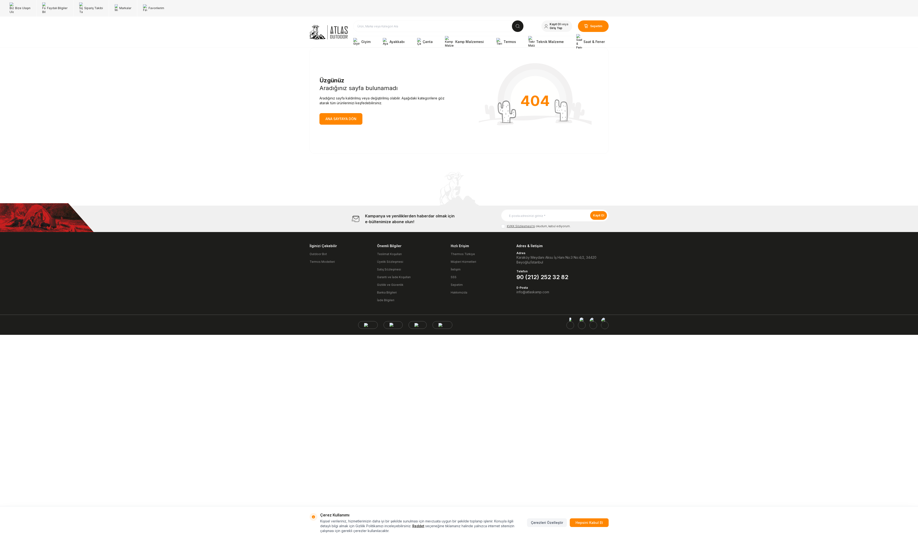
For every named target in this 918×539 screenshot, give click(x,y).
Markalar (125, 8)
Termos (510, 42)
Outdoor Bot (318, 254)
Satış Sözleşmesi (389, 269)
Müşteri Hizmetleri (463, 261)
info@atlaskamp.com (532, 292)
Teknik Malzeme (550, 42)
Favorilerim (156, 8)
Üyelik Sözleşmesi (390, 261)
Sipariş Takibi (93, 8)
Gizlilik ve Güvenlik (390, 285)
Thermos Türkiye (463, 254)
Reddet (418, 526)
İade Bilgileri (385, 300)
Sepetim (457, 285)
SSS (453, 277)
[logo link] (329, 32)
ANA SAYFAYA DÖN (340, 119)
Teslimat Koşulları (389, 254)
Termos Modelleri (322, 261)
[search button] (517, 26)
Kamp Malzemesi (469, 42)
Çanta (428, 42)
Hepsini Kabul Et (589, 523)
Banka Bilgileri (387, 292)
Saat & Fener (594, 42)
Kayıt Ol (598, 215)
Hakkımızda (459, 292)
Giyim (366, 42)
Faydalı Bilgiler (57, 8)
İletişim (456, 269)
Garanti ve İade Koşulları (394, 277)
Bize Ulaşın (22, 8)
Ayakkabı (397, 42)
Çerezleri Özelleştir (547, 523)
